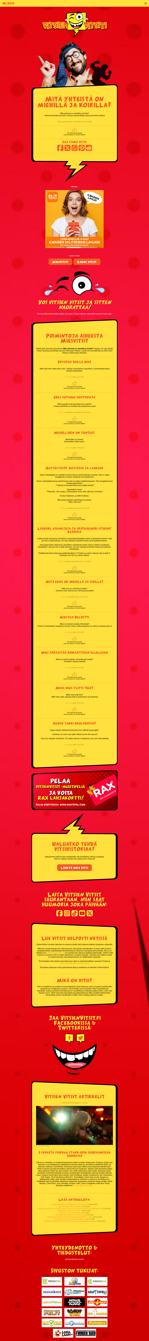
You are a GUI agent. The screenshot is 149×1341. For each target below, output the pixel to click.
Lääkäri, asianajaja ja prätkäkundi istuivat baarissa (75, 530)
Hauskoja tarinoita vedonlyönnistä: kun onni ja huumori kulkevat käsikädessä (70, 1209)
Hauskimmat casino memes (70, 1206)
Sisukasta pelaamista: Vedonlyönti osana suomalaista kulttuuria (70, 1221)
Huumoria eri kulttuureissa (70, 1213)
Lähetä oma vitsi (74, 867)
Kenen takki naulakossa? (74, 723)
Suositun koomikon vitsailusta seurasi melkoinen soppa (70, 1217)
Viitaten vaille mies (74, 362)
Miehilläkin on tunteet (74, 432)
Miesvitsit (60, 262)
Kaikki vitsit (87, 262)
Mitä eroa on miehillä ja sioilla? (74, 582)
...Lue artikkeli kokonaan (83, 1185)
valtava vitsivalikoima (55, 953)
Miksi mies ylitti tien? (74, 688)
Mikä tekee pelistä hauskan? (70, 1211)
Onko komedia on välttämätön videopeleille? (70, 1204)
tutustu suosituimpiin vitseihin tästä (74, 963)
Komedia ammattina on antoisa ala (70, 1215)
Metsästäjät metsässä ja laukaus (74, 468)
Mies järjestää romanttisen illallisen (74, 652)
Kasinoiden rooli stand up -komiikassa (70, 1219)
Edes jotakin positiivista (74, 397)
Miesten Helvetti (74, 617)
